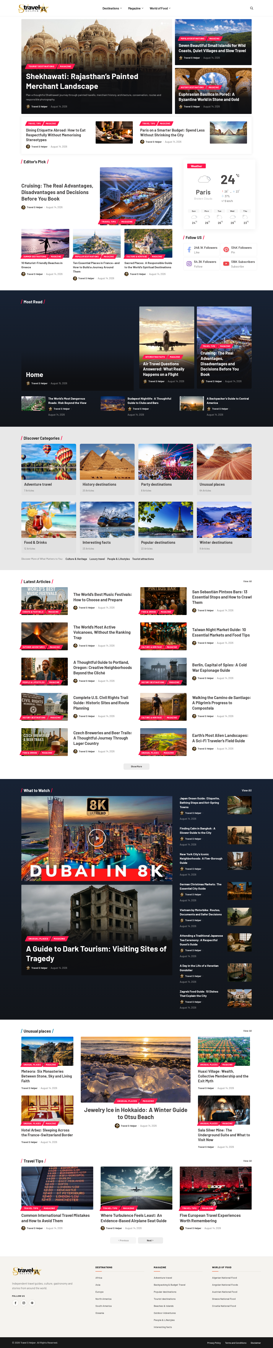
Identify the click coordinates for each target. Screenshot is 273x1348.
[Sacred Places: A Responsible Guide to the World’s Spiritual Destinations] (148, 243)
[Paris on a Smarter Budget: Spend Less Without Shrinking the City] (228, 132)
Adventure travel (38, 484)
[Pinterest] (238, 249)
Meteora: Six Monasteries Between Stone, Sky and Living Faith (46, 1076)
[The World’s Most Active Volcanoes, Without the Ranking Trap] (44, 636)
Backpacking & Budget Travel (169, 1284)
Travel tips (34, 123)
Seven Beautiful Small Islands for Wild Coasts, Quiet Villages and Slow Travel (212, 48)
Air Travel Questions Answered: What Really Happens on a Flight (163, 369)
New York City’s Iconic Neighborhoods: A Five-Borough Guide (201, 858)
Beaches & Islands (164, 1305)
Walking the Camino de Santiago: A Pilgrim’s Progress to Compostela (221, 702)
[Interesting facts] (107, 520)
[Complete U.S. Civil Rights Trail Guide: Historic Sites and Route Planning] (44, 707)
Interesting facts (155, 357)
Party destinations (156, 484)
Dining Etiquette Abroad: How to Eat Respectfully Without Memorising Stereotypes (56, 135)
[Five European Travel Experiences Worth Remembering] (216, 1188)
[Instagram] (201, 263)
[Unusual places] (224, 462)
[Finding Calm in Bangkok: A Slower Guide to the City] (240, 835)
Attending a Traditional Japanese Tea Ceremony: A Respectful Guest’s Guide (201, 940)
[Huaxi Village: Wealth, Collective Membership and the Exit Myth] (224, 1051)
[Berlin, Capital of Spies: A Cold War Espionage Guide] (163, 672)
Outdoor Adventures (34, 647)
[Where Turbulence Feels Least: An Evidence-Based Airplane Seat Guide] (137, 1188)
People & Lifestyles (118, 558)
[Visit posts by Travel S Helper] (28, 106)
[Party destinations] (165, 462)
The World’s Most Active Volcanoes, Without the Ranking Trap (102, 632)
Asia (97, 1284)
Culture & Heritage (137, 256)
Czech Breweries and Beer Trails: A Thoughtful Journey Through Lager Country (102, 738)
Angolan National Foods (225, 1284)
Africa (98, 1277)
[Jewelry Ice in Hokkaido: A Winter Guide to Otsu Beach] (136, 1070)
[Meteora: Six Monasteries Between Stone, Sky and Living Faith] (47, 1051)
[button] (161, 23)
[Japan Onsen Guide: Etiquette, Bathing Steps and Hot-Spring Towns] (240, 805)
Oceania (99, 1312)
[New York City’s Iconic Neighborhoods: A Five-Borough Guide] (240, 861)
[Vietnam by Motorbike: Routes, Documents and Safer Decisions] (240, 917)
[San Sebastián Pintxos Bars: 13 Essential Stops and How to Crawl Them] (163, 601)
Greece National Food (223, 1298)
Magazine (65, 66)
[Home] (77, 348)
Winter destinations (216, 542)
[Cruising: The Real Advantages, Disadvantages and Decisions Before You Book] (136, 196)
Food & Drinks (35, 542)
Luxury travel (97, 558)
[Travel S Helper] (34, 8)
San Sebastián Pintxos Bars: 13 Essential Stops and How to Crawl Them (222, 597)
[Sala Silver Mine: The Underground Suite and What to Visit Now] (224, 1110)
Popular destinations (192, 38)
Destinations (103, 1267)
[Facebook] (201, 249)
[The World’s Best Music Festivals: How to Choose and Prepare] (44, 601)
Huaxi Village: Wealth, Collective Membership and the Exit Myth (223, 1076)
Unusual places (212, 484)
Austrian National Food (224, 1291)
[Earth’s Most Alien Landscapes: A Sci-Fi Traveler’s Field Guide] (163, 742)
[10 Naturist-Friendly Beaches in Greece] (45, 243)
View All (247, 581)
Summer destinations (35, 256)
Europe (99, 1291)
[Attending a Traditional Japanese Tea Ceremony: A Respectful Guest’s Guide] (240, 942)
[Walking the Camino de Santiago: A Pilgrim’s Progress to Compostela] (163, 707)
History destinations (192, 87)
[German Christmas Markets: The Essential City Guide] (240, 891)
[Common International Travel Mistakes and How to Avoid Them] (57, 1188)
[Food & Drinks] (48, 520)
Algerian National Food (224, 1277)
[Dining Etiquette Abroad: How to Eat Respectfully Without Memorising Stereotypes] (114, 132)
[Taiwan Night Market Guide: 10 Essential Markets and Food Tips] (163, 636)
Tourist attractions (143, 558)
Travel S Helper (39, 106)
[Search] (251, 8)
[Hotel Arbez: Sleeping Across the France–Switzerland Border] (47, 1110)
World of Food (222, 1267)
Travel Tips (33, 1161)
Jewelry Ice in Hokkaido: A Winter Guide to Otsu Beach (135, 1113)
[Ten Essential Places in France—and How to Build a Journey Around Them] (97, 243)
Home (34, 374)
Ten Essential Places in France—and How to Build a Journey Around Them (96, 267)
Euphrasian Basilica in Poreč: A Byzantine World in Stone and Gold (209, 97)
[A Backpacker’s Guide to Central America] (192, 403)
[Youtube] (238, 263)
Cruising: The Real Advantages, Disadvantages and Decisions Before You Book (57, 192)
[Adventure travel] (48, 462)
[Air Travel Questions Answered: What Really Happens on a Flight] (166, 347)
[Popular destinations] (165, 520)
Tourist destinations (41, 66)
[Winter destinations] (224, 520)
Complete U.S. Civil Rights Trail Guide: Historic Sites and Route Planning (101, 702)
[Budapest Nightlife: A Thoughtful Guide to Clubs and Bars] (113, 403)
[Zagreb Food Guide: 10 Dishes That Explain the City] (240, 998)
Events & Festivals (33, 612)
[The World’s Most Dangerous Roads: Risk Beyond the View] (33, 403)
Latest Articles (37, 581)
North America (103, 1298)
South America (103, 1305)
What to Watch (37, 790)
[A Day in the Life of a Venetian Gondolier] (240, 972)
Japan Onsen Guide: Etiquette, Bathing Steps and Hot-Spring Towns (200, 802)
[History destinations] (107, 462)
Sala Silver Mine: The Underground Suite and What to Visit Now (224, 1135)
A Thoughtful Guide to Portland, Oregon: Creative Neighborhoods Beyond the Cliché (102, 667)
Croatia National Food (224, 1305)
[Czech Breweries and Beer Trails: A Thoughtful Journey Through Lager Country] (44, 742)
